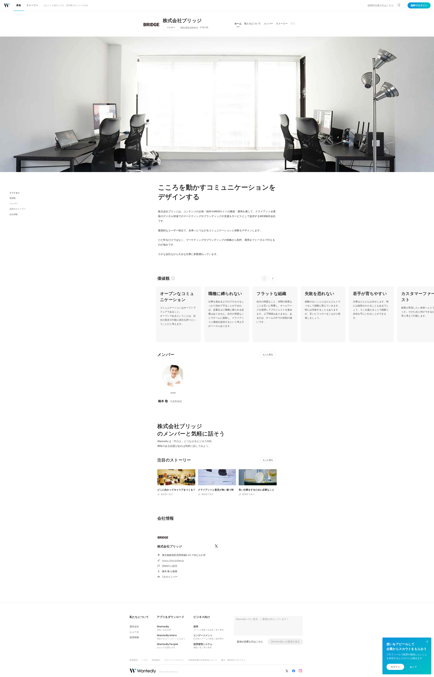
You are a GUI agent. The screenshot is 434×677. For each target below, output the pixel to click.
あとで (413, 667)
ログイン (395, 667)
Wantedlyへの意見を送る (285, 641)
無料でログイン (419, 5)
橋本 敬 (163, 401)
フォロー (171, 27)
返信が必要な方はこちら (250, 641)
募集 (292, 23)
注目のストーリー (17, 208)
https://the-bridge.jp (189, 27)
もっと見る (268, 354)
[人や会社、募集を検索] (399, 5)
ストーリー (282, 23)
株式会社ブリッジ (182, 21)
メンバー (268, 23)
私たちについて (252, 23)
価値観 (12, 198)
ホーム (238, 23)
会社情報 (13, 214)
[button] (139, 617)
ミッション (14, 192)
